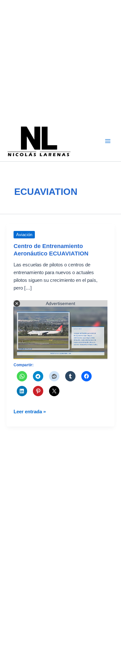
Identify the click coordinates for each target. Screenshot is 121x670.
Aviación (24, 234)
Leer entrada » (30, 412)
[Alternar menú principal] (108, 141)
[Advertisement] (60, 60)
